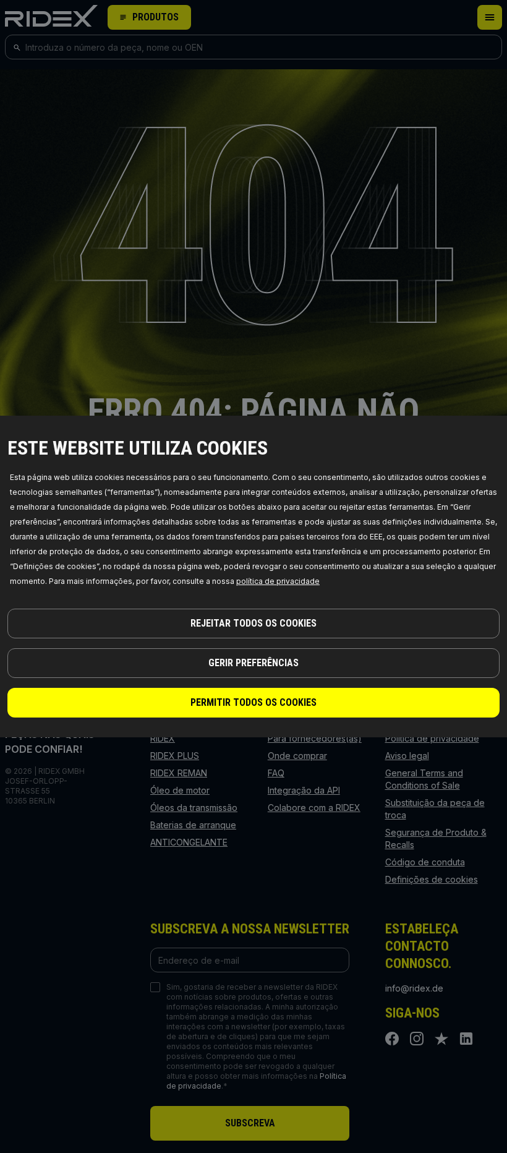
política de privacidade (278, 581)
